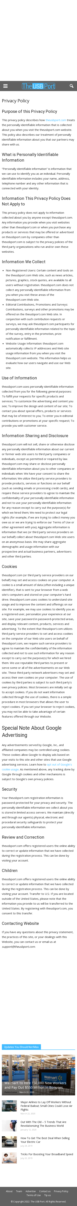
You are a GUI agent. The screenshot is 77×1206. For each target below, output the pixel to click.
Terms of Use (34, 1195)
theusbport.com (56, 120)
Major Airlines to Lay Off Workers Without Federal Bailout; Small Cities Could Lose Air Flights (46, 1105)
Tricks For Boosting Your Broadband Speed (47, 1154)
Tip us (47, 1195)
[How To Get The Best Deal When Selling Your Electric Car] (9, 1142)
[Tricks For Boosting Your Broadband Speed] (9, 1158)
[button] (72, 86)
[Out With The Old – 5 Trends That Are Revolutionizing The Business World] (9, 1125)
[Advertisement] (38, 40)
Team (19, 1191)
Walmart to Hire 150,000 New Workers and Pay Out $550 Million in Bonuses (35, 1085)
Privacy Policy (61, 1191)
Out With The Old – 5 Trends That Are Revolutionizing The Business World (43, 1123)
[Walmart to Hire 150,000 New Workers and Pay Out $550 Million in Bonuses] (38, 1075)
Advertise (31, 1191)
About (9, 1191)
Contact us (44, 1191)
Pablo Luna (10, 1092)
